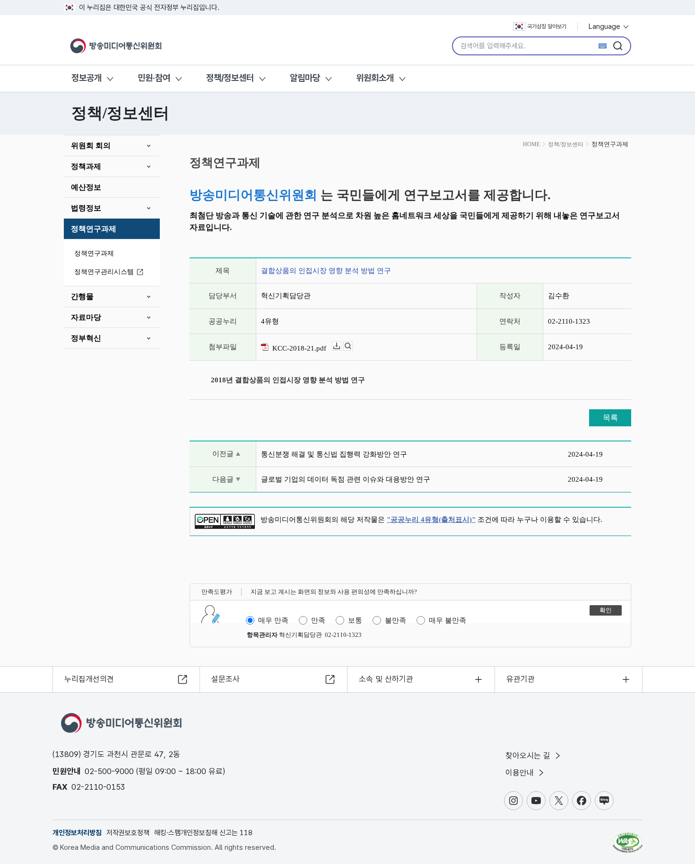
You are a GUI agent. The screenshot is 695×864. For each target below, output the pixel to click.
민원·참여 (154, 77)
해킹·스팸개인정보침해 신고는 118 (203, 833)
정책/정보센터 (230, 77)
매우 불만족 (447, 620)
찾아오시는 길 (529, 755)
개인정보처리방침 (77, 833)
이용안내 (520, 772)
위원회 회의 (91, 145)
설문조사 (225, 679)
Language (605, 26)
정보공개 (86, 77)
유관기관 (520, 679)
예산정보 (86, 187)
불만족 (395, 620)
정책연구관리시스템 (104, 271)
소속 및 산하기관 (386, 679)
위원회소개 (375, 77)
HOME (531, 144)
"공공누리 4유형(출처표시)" (431, 519)
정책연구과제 (93, 229)
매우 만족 (273, 620)
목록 (610, 418)
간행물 (82, 296)
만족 (318, 620)
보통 (355, 620)
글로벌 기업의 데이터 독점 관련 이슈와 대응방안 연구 (345, 479)
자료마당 (86, 317)
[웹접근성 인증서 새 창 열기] (628, 838)
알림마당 (305, 77)
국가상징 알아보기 (546, 26)
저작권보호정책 (127, 833)
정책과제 (86, 166)
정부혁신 (86, 338)
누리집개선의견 (89, 679)
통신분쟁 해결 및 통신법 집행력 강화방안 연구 (334, 454)
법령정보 (86, 208)
